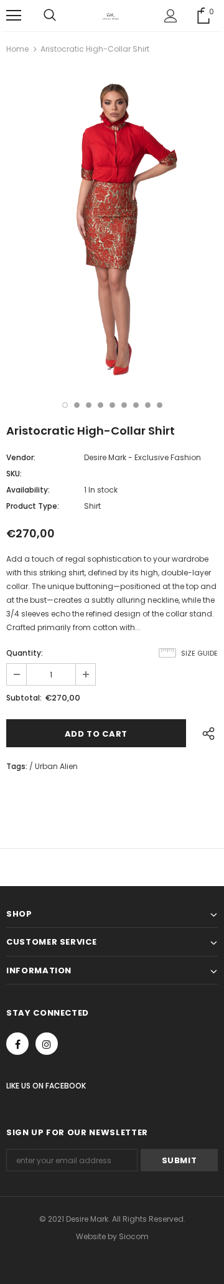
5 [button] (112, 405)
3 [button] (88, 405)
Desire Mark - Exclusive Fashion (142, 457)
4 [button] (100, 405)
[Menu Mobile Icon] (13, 15)
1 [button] (65, 405)
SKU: (14, 473)
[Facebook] (17, 1043)
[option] (112, 225)
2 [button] (77, 405)
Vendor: (20, 457)
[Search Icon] (50, 15)
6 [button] (124, 405)
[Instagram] (46, 1043)
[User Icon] (170, 15)
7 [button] (136, 405)
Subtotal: (24, 697)
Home (17, 49)
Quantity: (24, 653)
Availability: (28, 489)
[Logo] (111, 15)
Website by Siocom (112, 1236)
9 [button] (159, 405)
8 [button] (148, 405)
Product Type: (32, 506)
